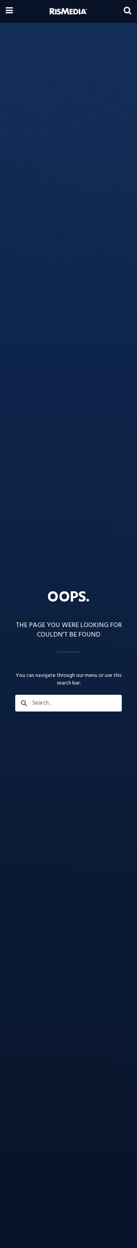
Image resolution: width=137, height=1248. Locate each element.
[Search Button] (127, 11)
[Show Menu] (9, 11)
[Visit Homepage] (68, 11)
